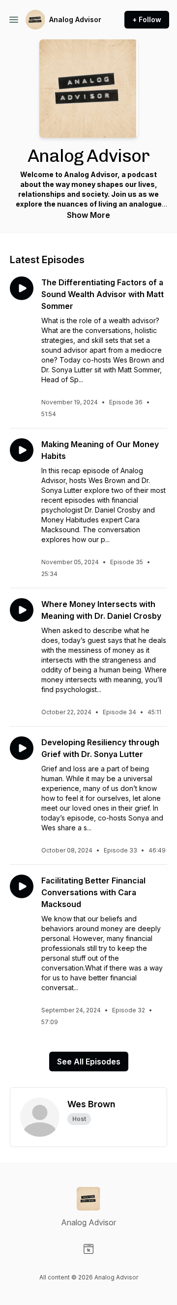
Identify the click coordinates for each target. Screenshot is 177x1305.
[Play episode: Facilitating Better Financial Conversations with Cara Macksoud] (21, 886)
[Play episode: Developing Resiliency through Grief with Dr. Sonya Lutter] (21, 748)
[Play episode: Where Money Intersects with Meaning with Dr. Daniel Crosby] (21, 610)
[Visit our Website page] (88, 1249)
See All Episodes (88, 1061)
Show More (88, 215)
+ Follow (146, 19)
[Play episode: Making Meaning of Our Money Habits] (21, 450)
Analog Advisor (75, 19)
